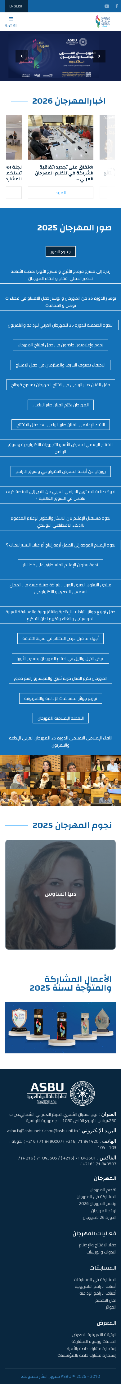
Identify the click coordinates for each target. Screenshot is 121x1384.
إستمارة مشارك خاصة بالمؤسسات (86, 1355)
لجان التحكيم (105, 1300)
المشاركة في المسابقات (95, 1279)
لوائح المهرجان (103, 1210)
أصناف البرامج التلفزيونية (95, 1286)
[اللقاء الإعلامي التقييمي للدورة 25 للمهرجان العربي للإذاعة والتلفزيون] (15, 763)
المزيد (61, 193)
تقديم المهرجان (103, 1190)
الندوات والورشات (101, 1252)
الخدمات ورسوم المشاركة (93, 1341)
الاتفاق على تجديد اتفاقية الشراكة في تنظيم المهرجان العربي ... (64, 173)
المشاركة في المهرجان (96, 1197)
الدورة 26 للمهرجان (99, 1217)
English (16, 6)
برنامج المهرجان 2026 (97, 1203)
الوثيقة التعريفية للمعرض (94, 1334)
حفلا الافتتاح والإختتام (97, 1245)
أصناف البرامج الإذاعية (97, 1293)
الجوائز (111, 1307)
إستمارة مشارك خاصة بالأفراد (91, 1348)
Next (107, 161)
